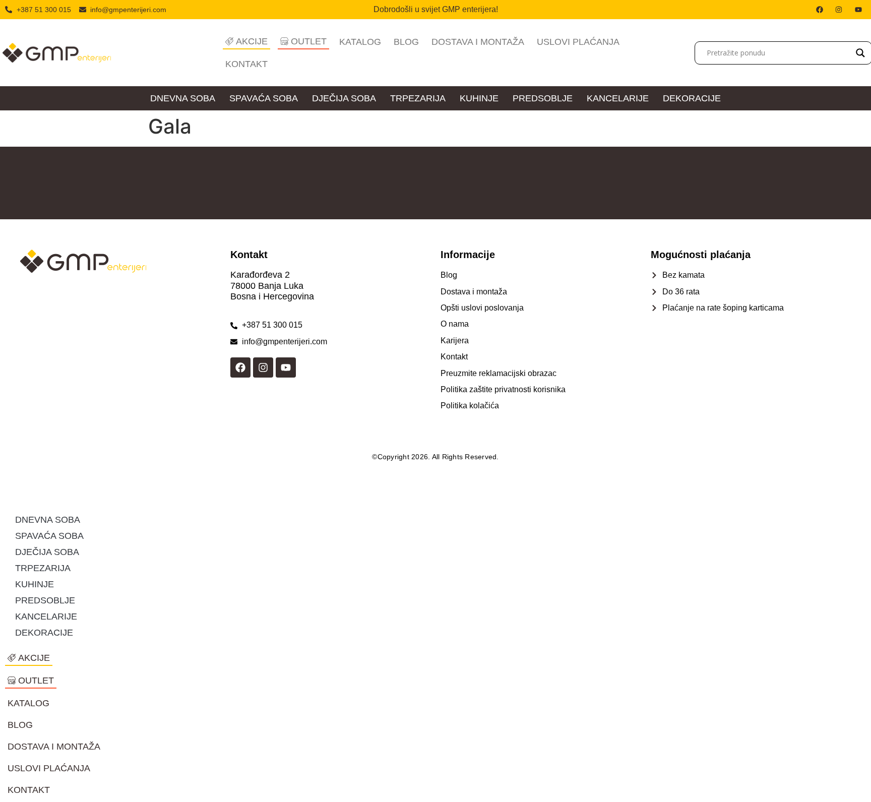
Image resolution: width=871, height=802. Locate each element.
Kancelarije (618, 98)
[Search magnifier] (860, 53)
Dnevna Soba (182, 98)
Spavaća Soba (263, 98)
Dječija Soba (344, 98)
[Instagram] (263, 367)
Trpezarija (418, 98)
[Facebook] (240, 367)
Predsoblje (543, 98)
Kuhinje (479, 98)
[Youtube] (286, 367)
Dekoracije (692, 98)
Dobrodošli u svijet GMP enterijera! (436, 9)
